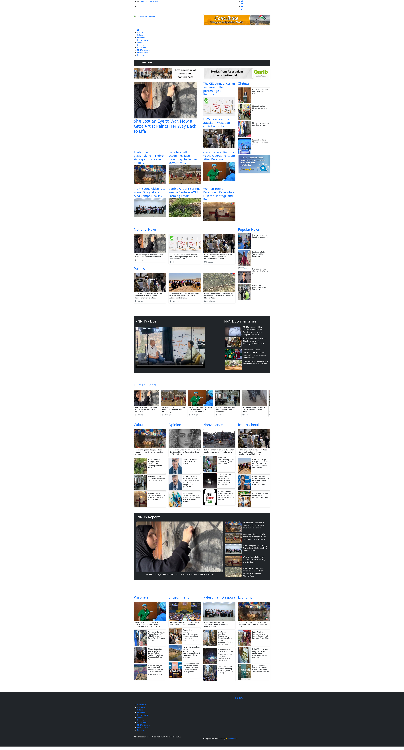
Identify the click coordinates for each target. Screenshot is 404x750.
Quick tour (141, 32)
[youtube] (242, 6)
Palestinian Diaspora (219, 597)
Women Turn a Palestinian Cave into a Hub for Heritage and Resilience (254, 559)
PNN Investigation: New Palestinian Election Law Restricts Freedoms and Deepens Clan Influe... (252, 331)
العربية (155, 1)
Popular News (249, 229)
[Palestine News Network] (144, 16)
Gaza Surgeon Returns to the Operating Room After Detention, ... (219, 155)
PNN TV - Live (146, 321)
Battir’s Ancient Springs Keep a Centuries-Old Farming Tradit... (184, 192)
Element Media (233, 738)
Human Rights (143, 40)
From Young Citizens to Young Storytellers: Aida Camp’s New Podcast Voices (255, 548)
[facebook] (242, 1)
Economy (141, 55)
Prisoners (141, 37)
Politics (140, 35)
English (143, 1)
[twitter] (242, 4)
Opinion (140, 45)
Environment (179, 597)
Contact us (141, 6)
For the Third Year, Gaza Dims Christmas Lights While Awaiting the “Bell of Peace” (254, 341)
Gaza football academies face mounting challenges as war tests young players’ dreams (254, 536)
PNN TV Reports (143, 50)
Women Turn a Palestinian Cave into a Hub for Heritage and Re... (218, 194)
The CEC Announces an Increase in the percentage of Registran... (219, 88)
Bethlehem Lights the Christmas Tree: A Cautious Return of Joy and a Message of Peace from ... (254, 354)
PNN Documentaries (240, 321)
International (142, 52)
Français (149, 1)
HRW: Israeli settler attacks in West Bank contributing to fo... (217, 122)
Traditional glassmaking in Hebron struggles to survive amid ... (149, 157)
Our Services (142, 4)
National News (145, 229)
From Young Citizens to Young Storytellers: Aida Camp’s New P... (149, 192)
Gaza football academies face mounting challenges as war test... (183, 157)
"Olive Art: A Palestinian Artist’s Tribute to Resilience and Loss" (255, 362)
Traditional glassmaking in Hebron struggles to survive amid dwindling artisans (254, 525)
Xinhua (243, 83)
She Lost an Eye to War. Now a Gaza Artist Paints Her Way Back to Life (165, 126)
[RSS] (242, 9)
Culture (140, 42)
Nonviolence (142, 47)
